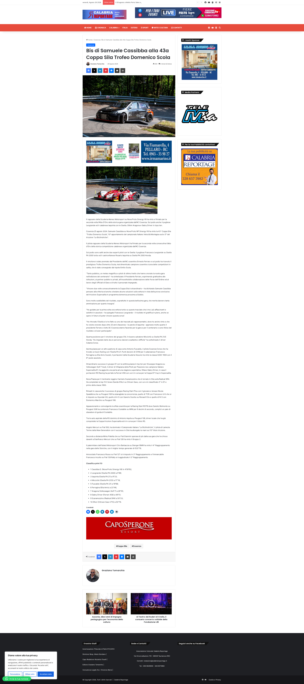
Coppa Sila (122, 546)
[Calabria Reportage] (104, 14)
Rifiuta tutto (29, 674)
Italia (125, 28)
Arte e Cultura (160, 28)
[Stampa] (122, 70)
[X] (94, 70)
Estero (134, 28)
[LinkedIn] (100, 70)
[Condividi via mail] (117, 70)
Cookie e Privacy (215, 680)
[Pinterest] (105, 70)
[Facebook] (88, 70)
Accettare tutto (46, 674)
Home (89, 28)
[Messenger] (111, 70)
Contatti (177, 28)
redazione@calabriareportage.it (155, 661)
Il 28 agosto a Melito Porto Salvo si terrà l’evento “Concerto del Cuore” (142, 2)
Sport (145, 28)
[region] (31, 665)
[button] (16, 678)
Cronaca (101, 28)
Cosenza (97, 40)
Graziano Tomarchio (97, 64)
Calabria (113, 28)
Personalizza (15, 674)
